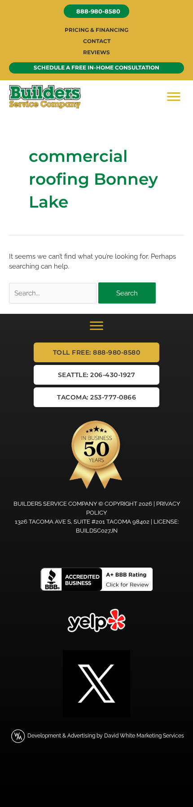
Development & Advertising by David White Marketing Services (105, 736)
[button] (96, 11)
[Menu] (173, 96)
